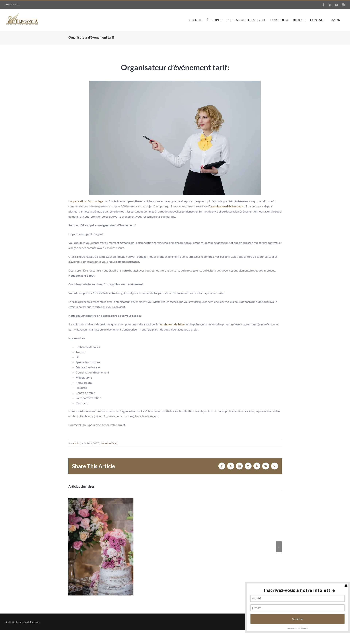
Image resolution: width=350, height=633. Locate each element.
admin (76, 443)
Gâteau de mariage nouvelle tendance (101, 547)
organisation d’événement (226, 206)
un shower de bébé (172, 324)
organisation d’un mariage (86, 201)
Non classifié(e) (109, 443)
